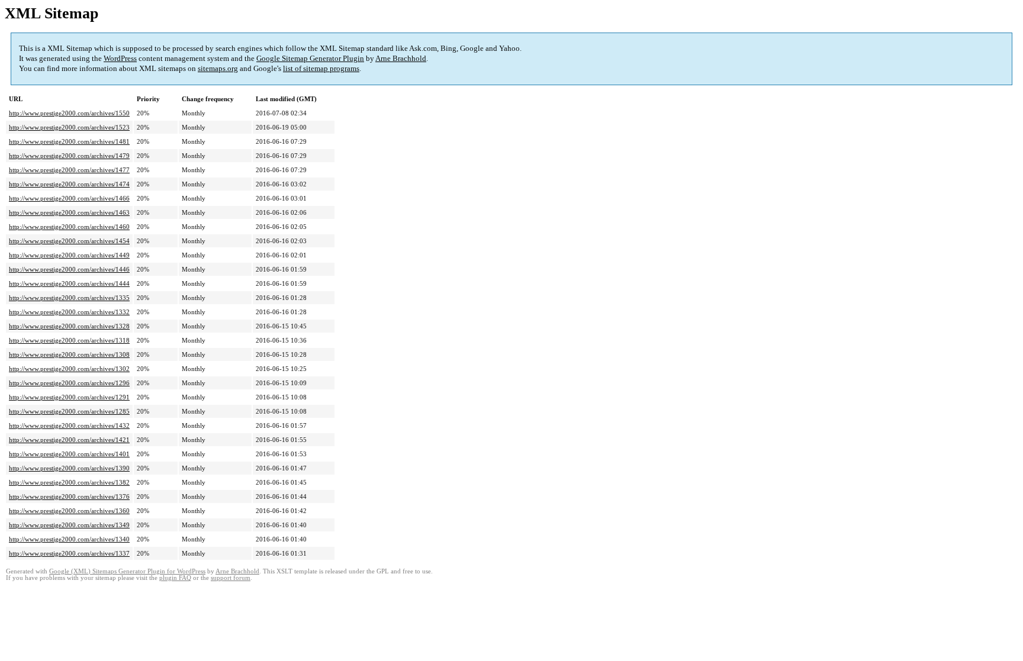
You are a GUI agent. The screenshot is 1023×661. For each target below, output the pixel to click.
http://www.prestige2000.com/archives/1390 (69, 468)
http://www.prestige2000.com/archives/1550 (69, 113)
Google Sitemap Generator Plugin (310, 58)
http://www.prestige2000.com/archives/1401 (69, 453)
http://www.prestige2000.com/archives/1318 (69, 340)
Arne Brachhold (400, 58)
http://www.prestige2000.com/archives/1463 (69, 212)
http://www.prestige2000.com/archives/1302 (69, 368)
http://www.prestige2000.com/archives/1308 (69, 354)
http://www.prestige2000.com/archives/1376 (69, 496)
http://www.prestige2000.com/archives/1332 (69, 311)
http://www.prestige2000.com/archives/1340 (69, 539)
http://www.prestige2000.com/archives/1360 (69, 510)
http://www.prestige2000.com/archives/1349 (69, 524)
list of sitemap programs (321, 68)
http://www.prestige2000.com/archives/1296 (69, 382)
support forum (230, 578)
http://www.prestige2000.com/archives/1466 (69, 198)
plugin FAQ (175, 578)
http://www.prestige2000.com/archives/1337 (69, 553)
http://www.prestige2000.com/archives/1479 (69, 155)
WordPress (120, 58)
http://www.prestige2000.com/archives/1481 (69, 141)
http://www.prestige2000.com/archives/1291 (69, 397)
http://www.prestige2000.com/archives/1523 (69, 127)
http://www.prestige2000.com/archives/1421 (69, 439)
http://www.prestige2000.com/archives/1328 (69, 326)
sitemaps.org (218, 68)
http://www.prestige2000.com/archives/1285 (69, 411)
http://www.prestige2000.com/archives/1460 (69, 226)
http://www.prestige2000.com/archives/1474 (69, 184)
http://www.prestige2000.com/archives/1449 (69, 255)
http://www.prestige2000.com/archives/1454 (69, 240)
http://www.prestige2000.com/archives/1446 (69, 269)
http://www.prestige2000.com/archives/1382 (69, 482)
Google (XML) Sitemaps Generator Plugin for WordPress (127, 571)
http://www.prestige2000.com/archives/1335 (69, 297)
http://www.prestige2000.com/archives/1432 (69, 425)
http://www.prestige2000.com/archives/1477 (69, 169)
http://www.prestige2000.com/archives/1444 (69, 283)
